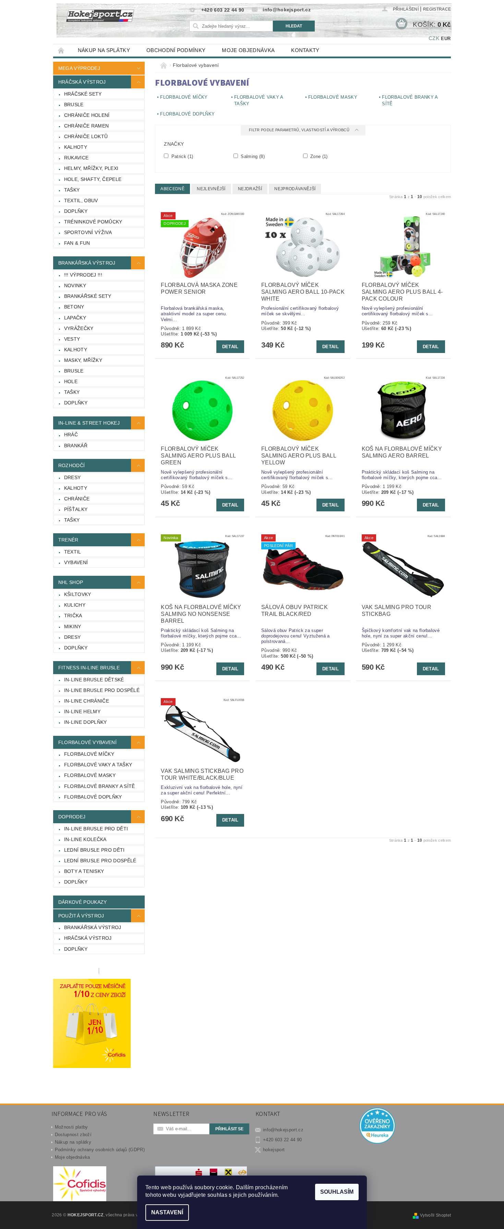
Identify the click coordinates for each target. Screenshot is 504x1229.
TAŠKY (72, 190)
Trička (73, 615)
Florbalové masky (90, 775)
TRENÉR (68, 540)
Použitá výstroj (81, 915)
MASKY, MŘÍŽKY (83, 360)
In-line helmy (82, 711)
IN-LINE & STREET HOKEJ (89, 423)
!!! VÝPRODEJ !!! (83, 275)
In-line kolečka (85, 839)
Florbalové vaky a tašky (98, 764)
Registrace (437, 9)
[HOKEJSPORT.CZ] (104, 20)
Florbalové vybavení (87, 742)
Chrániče (77, 498)
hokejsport (274, 1149)
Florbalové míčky (89, 754)
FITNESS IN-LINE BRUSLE (89, 667)
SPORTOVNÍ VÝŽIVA (88, 232)
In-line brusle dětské (94, 679)
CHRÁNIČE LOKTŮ (86, 136)
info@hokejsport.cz (283, 1129)
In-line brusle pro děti (96, 828)
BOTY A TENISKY (84, 871)
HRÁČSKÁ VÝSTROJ (82, 82)
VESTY (72, 339)
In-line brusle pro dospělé (102, 690)
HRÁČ (71, 434)
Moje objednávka (248, 50)
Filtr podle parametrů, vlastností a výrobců (299, 130)
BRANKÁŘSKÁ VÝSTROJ (87, 263)
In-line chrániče (86, 701)
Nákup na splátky (104, 50)
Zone (318, 156)
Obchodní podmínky (175, 50)
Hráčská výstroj (88, 938)
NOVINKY (75, 285)
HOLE (70, 381)
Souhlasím (336, 1192)
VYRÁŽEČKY (79, 328)
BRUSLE (74, 104)
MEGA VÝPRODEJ (79, 68)
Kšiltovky (77, 594)
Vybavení (76, 562)
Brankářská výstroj (92, 927)
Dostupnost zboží (73, 1134)
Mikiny (72, 626)
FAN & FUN (77, 243)
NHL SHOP (70, 582)
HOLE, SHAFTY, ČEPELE (92, 179)
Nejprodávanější (294, 188)
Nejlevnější (211, 188)
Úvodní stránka (61, 50)
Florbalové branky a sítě (99, 786)
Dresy (72, 637)
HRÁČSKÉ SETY (83, 94)
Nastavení (167, 1212)
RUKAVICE (76, 157)
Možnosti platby (71, 1127)
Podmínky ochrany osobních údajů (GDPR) (100, 1149)
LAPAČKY (75, 317)
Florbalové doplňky (93, 797)
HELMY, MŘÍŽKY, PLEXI (91, 168)
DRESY (72, 477)
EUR (446, 38)
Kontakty (305, 50)
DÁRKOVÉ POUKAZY (82, 902)
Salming (252, 156)
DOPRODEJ (72, 816)
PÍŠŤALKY (76, 509)
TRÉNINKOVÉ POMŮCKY (93, 221)
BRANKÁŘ (75, 445)
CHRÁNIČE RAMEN (86, 126)
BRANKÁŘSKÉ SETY (87, 296)
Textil (72, 552)
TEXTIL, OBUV (81, 200)
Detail (230, 346)
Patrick (181, 156)
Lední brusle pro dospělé (100, 860)
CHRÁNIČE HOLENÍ (87, 115)
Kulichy (74, 605)
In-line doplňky (85, 722)
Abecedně (172, 188)
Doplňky (75, 647)
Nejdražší (250, 188)
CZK (434, 38)
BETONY (74, 306)
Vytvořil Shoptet (435, 1215)
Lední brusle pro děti (94, 850)
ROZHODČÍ (71, 465)
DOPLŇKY (75, 211)
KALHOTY (75, 147)
